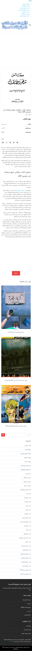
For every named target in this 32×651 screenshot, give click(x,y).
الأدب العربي (27, 445)
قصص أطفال (27, 478)
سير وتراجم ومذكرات (25, 465)
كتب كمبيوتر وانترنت (25, 558)
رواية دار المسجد (27, 629)
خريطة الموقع (28, 615)
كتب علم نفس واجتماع (25, 538)
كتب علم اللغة (27, 534)
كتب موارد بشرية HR (25, 570)
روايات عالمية (27, 457)
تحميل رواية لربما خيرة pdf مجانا (16, 332)
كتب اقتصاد (28, 502)
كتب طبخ (28, 530)
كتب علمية (28, 542)
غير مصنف (28, 474)
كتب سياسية (25, 12)
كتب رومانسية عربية (24, 10)
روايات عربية (26, 4)
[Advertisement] (16, 49)
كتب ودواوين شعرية (26, 574)
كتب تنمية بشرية (24, 8)
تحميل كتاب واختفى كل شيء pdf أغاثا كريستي (16, 380)
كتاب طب (28, 494)
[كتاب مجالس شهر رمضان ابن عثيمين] (16, 86)
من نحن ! (29, 611)
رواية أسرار (28, 626)
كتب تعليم (28, 510)
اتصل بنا (29, 603)
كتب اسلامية (25, 6)
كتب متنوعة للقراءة (26, 562)
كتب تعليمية (28, 514)
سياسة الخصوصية (26, 600)
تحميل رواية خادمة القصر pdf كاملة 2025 (16, 426)
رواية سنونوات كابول (26, 633)
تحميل (16, 273)
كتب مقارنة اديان (24, 16)
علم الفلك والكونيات (25, 470)
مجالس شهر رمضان (20, 190)
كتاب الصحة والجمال (25, 490)
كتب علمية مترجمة (26, 546)
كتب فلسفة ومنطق (26, 554)
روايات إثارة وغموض (25, 453)
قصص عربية (27, 486)
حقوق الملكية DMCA (26, 607)
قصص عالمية (25, 14)
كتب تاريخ (28, 506)
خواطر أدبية (28, 449)
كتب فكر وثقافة (27, 550)
